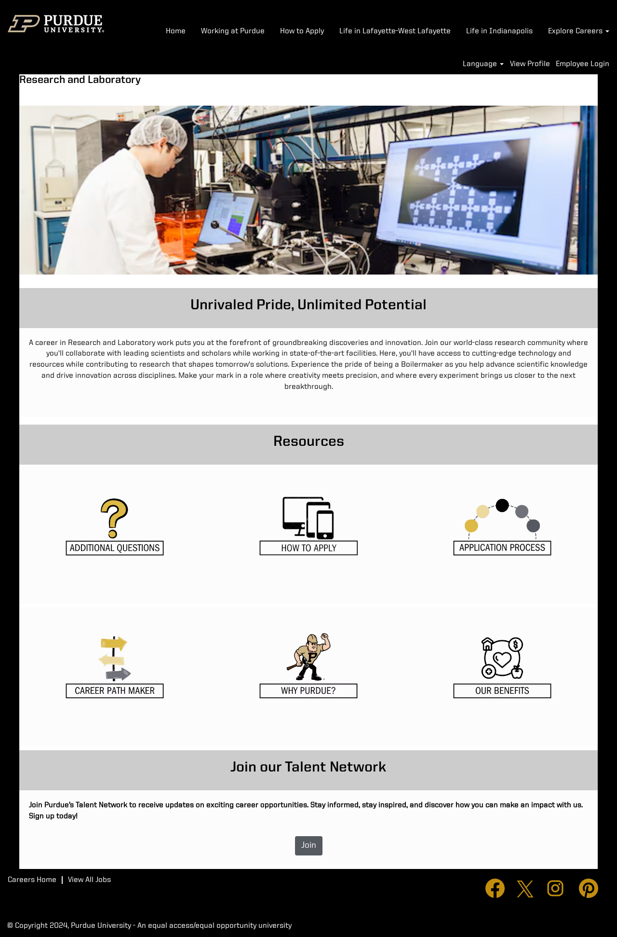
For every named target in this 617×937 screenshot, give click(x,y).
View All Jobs (89, 880)
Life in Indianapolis (499, 31)
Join (308, 845)
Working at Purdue (233, 31)
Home (176, 31)
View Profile (530, 64)
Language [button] (481, 64)
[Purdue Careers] (56, 23)
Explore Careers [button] (576, 31)
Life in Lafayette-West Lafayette (395, 31)
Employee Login (582, 64)
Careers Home (32, 880)
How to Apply (302, 31)
